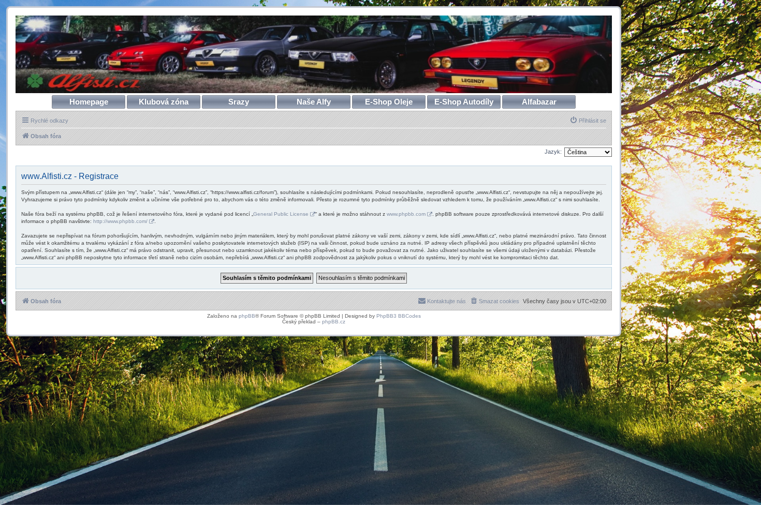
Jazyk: (553, 151)
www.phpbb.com (406, 214)
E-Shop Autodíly (463, 101)
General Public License (281, 214)
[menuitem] (587, 120)
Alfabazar (539, 101)
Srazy (238, 101)
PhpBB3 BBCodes (398, 316)
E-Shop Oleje (389, 101)
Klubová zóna (163, 101)
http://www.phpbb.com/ (120, 221)
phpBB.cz (333, 321)
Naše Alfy (314, 101)
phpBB (247, 316)
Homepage (88, 101)
